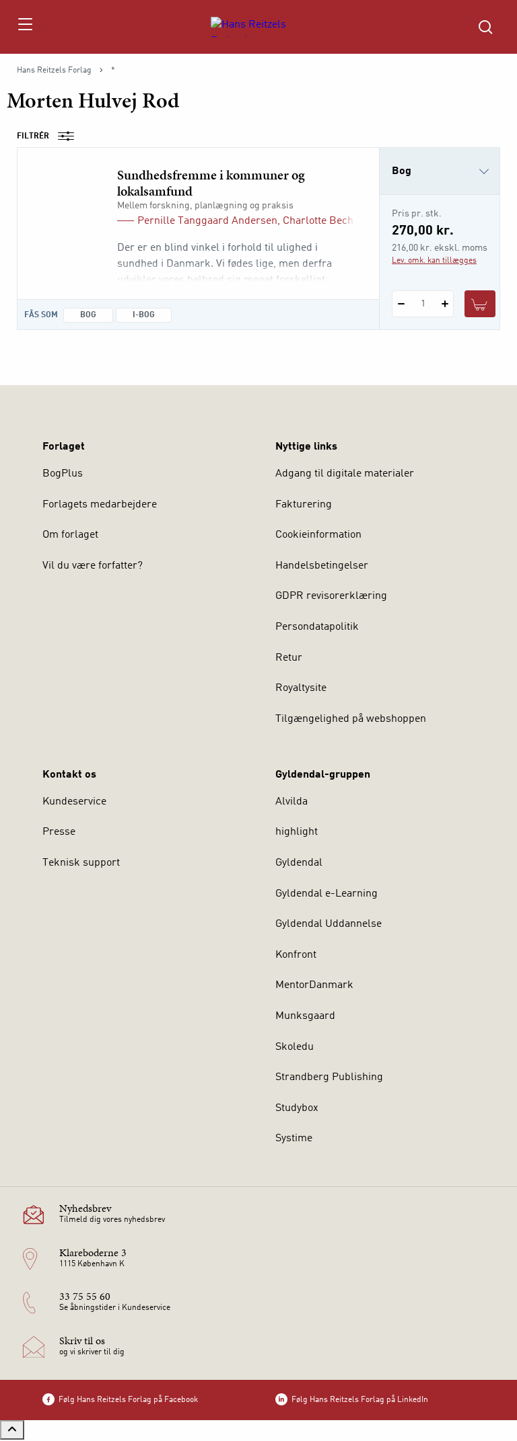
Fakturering (303, 504)
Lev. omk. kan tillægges (434, 261)
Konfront (295, 955)
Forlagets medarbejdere (99, 504)
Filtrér (33, 136)
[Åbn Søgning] (485, 27)
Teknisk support (81, 863)
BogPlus (62, 473)
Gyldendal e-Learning (326, 894)
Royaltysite (300, 688)
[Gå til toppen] (12, 1430)
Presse (58, 832)
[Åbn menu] (24, 27)
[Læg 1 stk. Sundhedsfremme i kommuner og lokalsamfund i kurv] (479, 303)
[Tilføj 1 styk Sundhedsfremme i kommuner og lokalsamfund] (444, 304)
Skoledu (294, 1047)
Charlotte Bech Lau (328, 221)
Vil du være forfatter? (92, 566)
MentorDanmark (314, 985)
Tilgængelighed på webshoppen (350, 719)
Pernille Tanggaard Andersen (207, 221)
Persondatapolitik (317, 627)
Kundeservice (74, 801)
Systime (293, 1138)
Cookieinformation (318, 535)
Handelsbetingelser (321, 566)
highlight (296, 832)
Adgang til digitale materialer (344, 473)
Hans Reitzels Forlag (54, 71)
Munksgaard (305, 1016)
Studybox (296, 1108)
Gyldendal (298, 863)
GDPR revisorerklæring (331, 596)
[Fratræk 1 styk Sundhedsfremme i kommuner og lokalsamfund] (400, 304)
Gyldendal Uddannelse (328, 924)
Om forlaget (70, 535)
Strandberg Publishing (329, 1077)
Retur (288, 658)
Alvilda (291, 801)
